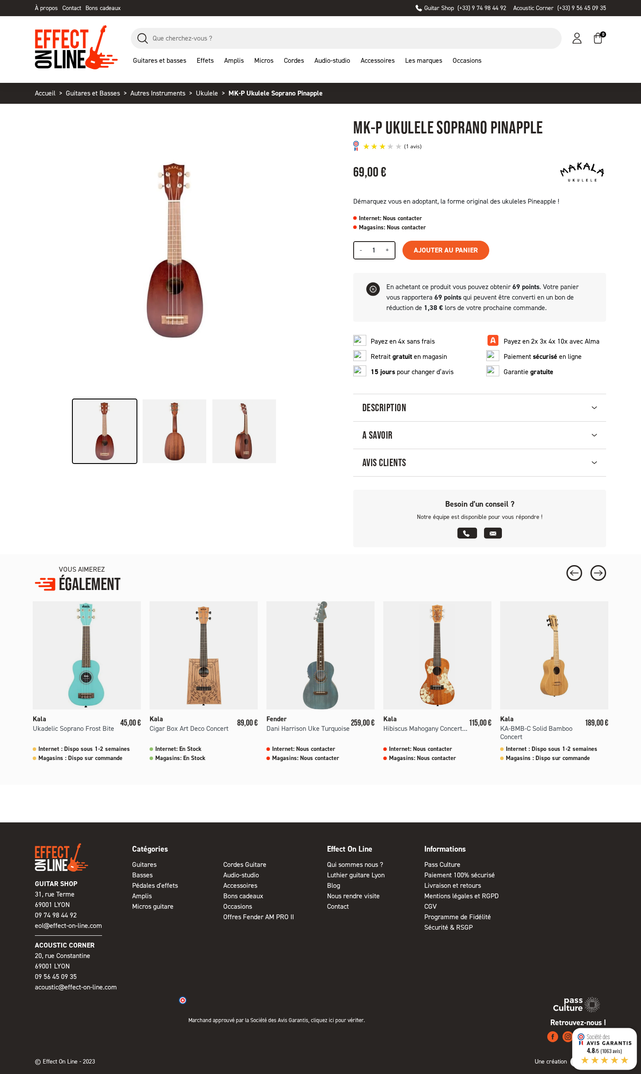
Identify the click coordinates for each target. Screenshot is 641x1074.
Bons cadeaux (103, 8)
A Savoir (377, 435)
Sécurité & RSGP (448, 927)
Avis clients (384, 462)
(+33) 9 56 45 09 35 (559, 8)
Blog (333, 885)
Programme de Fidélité (457, 916)
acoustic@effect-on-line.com (76, 987)
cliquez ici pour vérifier (337, 1020)
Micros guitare (153, 906)
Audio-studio (241, 875)
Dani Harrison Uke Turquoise (308, 728)
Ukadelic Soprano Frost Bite (73, 728)
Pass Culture (442, 864)
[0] (598, 38)
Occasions (237, 906)
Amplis (142, 895)
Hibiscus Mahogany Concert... (425, 728)
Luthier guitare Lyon (356, 875)
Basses (142, 875)
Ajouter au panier (446, 250)
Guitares (144, 864)
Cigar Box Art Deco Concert (189, 728)
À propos (46, 8)
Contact (71, 8)
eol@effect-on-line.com (68, 925)
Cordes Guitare (244, 864)
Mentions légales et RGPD (461, 895)
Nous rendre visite (353, 895)
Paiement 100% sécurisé (459, 875)
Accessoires (240, 885)
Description (384, 407)
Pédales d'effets (155, 885)
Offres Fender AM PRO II (258, 916)
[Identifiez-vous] (577, 38)
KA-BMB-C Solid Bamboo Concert (536, 732)
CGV (430, 906)
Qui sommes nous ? (355, 864)
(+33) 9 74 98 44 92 (465, 8)
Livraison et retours (452, 885)
